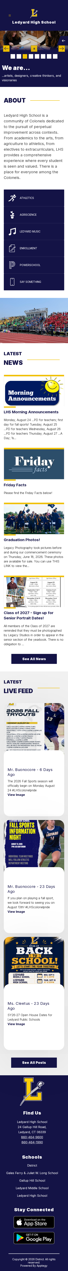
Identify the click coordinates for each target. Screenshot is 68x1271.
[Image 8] (55, 56)
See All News (34, 659)
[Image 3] (25, 56)
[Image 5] (37, 56)
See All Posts (34, 1063)
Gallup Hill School (32, 1180)
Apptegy (42, 1265)
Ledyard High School (32, 1195)
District (32, 1165)
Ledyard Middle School (32, 1188)
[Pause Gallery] (34, 48)
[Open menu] (10, 15)
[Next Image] (61, 48)
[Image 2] (19, 56)
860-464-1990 (32, 1142)
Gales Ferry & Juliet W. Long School (32, 1173)
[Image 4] (31, 56)
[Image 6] (43, 56)
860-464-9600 (32, 1137)
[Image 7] (49, 56)
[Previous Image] (6, 48)
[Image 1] (13, 56)
